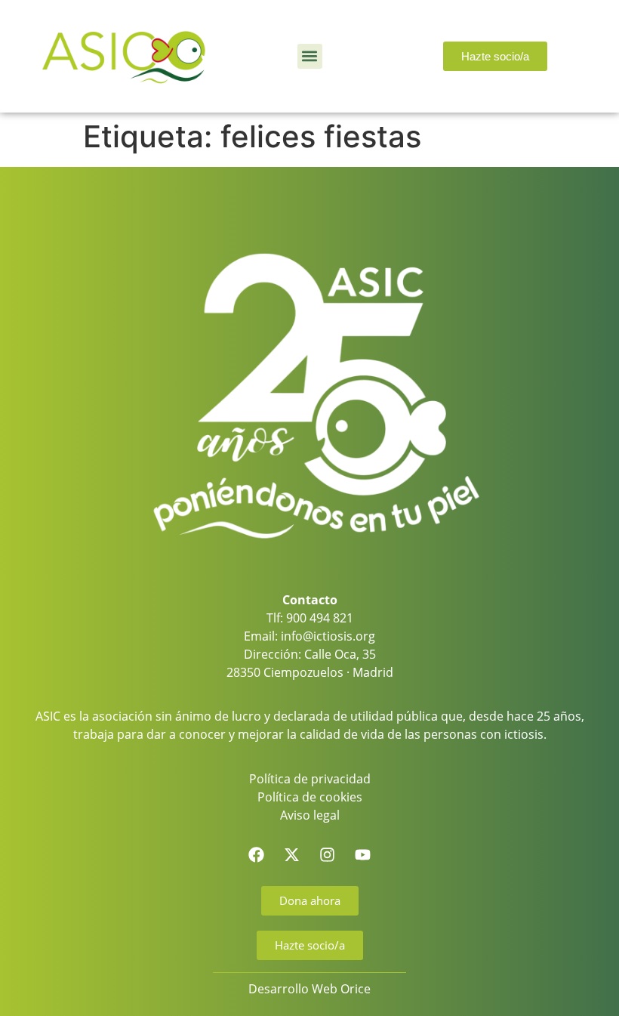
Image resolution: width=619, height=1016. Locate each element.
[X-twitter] (292, 855)
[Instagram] (327, 855)
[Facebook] (257, 855)
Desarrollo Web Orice (309, 988)
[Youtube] (363, 855)
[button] (309, 56)
